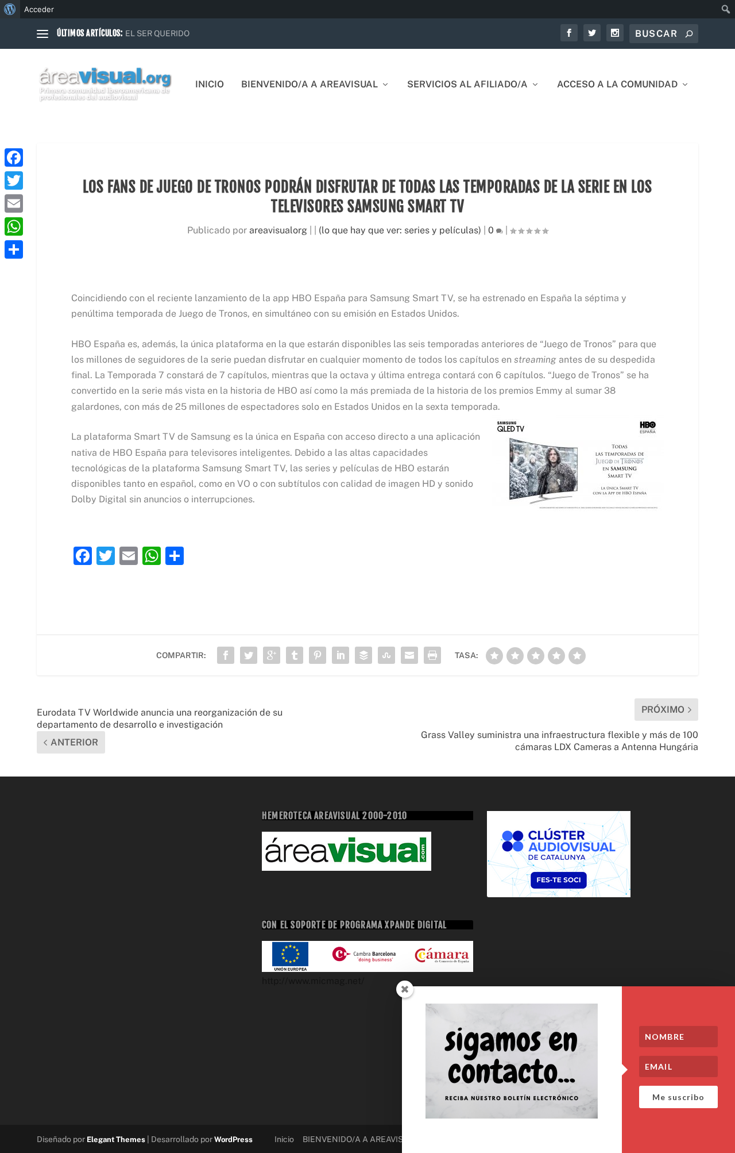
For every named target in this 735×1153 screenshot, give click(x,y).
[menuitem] (10, 9)
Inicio (209, 85)
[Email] (13, 203)
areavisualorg (278, 230)
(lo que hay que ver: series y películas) (400, 230)
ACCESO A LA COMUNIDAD (617, 85)
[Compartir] (13, 249)
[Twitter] (13, 180)
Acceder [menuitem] (39, 9)
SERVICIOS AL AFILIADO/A (467, 85)
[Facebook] (13, 157)
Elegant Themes (116, 1139)
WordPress (233, 1139)
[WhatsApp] (13, 226)
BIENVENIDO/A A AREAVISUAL (309, 85)
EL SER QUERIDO (157, 33)
